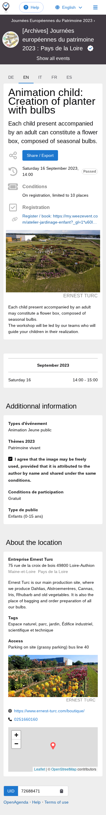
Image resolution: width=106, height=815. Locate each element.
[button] (53, 745)
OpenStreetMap (64, 768)
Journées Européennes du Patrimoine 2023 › (53, 20)
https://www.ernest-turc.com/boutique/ (49, 710)
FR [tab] (54, 77)
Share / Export (40, 155)
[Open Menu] (95, 7)
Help (35, 7)
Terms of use (56, 802)
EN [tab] (26, 77)
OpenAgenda (16, 802)
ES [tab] (69, 77)
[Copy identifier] (61, 791)
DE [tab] (11, 77)
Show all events (53, 58)
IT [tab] (40, 77)
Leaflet (39, 768)
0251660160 (26, 719)
